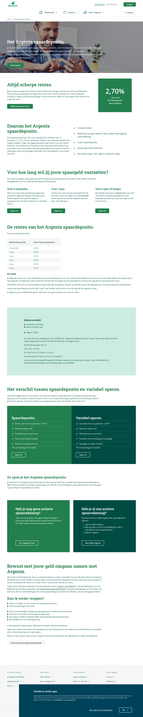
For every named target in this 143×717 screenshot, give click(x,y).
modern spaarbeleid (66, 586)
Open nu (14, 211)
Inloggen (129, 4)
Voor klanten (100, 4)
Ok (123, 710)
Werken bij (110, 681)
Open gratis (15, 65)
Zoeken (130, 13)
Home (9, 19)
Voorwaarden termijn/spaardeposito (26, 643)
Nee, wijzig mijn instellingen (100, 710)
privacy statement (69, 700)
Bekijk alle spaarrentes (20, 106)
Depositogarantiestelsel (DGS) (52, 589)
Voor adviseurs (111, 4)
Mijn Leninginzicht (47, 681)
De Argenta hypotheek (15, 677)
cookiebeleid (58, 700)
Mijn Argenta (45, 677)
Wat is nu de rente (80, 681)
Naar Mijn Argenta (93, 543)
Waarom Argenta (79, 677)
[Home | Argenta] (12, 4)
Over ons (109, 677)
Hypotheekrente (13, 681)
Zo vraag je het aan (27, 543)
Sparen (10, 686)
